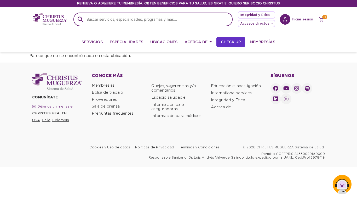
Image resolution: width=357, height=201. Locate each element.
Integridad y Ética (255, 15)
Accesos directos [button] (255, 23)
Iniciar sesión (302, 19)
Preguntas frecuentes (112, 113)
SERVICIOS (92, 42)
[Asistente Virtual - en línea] (342, 186)
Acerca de (221, 107)
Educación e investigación (236, 86)
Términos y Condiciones (199, 147)
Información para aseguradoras (168, 106)
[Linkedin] (275, 99)
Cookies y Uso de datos (109, 147)
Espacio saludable (168, 97)
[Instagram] (296, 88)
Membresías (103, 85)
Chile (46, 120)
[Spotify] (307, 88)
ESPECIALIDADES (126, 42)
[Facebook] (275, 88)
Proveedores (104, 99)
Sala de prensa (106, 106)
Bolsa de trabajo (107, 92)
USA (36, 120)
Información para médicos (176, 116)
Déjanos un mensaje (55, 106)
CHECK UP (231, 42)
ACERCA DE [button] (197, 42)
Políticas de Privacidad (154, 147)
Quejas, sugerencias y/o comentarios (173, 88)
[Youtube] (286, 88)
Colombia (60, 120)
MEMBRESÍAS (262, 42)
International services (231, 93)
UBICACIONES (164, 42)
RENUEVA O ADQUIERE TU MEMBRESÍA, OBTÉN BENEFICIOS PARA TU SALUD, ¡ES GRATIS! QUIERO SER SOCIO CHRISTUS (178, 3)
